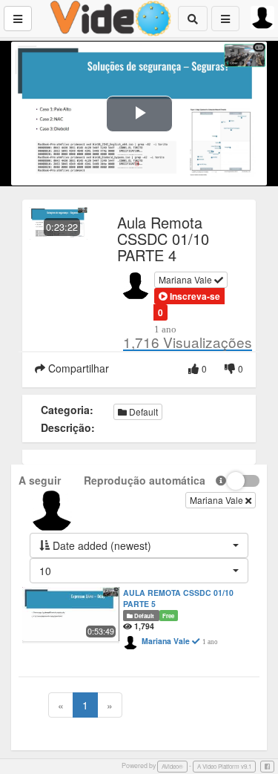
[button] (189, 296)
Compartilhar (77, 368)
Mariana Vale (186, 279)
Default (142, 411)
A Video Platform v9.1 (224, 766)
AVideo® (172, 766)
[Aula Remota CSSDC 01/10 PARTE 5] (70, 614)
